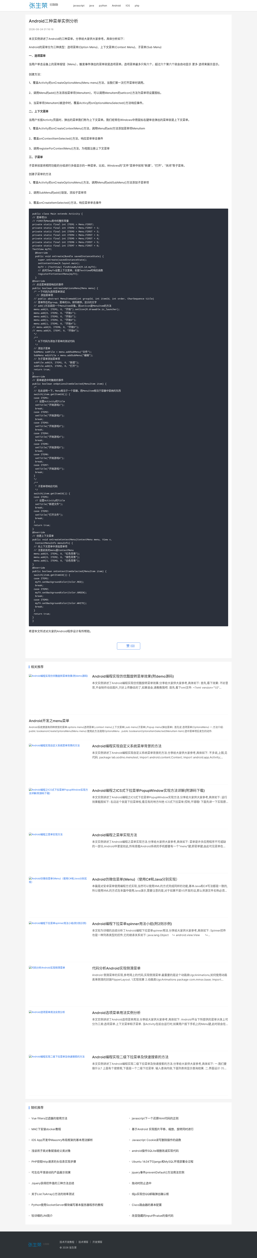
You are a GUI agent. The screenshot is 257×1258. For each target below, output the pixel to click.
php (137, 5)
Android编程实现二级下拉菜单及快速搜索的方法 (130, 1057)
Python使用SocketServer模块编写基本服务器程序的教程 (67, 1205)
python (103, 5)
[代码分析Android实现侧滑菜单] (59, 984)
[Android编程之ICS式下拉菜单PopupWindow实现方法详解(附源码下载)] (59, 806)
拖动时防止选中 (141, 1183)
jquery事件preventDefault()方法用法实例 (158, 1172)
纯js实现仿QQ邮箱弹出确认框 (150, 1194)
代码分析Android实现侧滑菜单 (116, 968)
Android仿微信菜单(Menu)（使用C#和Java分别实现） (135, 879)
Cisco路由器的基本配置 (147, 1205)
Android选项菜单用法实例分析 (116, 1013)
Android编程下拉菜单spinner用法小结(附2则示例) (132, 924)
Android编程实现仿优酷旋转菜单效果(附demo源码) (133, 676)
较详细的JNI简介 (42, 1215)
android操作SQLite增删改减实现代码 (155, 1150)
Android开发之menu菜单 (49, 721)
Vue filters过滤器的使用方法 (49, 1118)
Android (116, 5)
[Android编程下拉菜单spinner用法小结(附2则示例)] (59, 940)
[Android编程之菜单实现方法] (59, 851)
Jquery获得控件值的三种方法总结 (52, 1183)
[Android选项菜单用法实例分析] (59, 1028)
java (91, 5)
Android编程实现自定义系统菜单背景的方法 (127, 746)
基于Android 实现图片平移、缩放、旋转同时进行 (163, 1129)
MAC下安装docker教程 (46, 1129)
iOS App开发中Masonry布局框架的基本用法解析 (62, 1140)
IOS (128, 5)
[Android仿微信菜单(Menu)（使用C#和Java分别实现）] (59, 895)
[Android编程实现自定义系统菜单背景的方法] (59, 762)
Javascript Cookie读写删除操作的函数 (156, 1140)
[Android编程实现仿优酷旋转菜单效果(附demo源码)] (59, 692)
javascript (78, 5)
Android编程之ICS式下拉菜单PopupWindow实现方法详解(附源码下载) (148, 790)
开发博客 (97, 1241)
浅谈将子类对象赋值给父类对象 (51, 1150)
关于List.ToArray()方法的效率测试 (52, 1194)
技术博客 (83, 1241)
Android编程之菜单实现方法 (114, 835)
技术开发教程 (67, 1241)
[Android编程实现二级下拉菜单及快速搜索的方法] (59, 1073)
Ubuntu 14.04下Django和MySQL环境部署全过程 (162, 1161)
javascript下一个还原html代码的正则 (155, 1118)
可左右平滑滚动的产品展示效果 (51, 1172)
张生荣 (73, 1247)
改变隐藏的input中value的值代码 (152, 1215)
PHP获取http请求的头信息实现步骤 (53, 1161)
